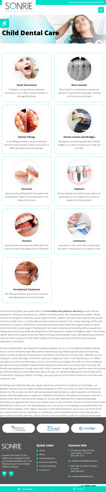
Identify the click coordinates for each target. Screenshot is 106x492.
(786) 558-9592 (77, 471)
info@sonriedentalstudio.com (84, 460)
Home (42, 450)
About (42, 454)
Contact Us (44, 470)
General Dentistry (47, 458)
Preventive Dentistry (48, 462)
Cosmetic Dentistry (47, 466)
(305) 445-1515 (77, 455)
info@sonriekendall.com (82, 476)
